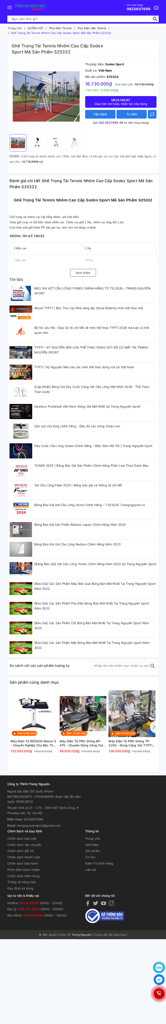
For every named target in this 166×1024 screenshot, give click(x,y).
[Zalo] (159, 967)
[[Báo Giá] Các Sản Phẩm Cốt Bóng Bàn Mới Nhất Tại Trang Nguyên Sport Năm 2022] (21, 628)
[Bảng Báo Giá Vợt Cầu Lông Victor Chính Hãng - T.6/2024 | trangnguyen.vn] (21, 510)
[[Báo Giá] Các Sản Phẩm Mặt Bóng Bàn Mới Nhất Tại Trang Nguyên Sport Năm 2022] (21, 647)
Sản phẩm (92, 851)
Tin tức (16, 279)
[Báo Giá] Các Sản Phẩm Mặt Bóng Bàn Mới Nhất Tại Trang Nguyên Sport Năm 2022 (92, 645)
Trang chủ (92, 838)
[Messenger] (159, 979)
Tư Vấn (131, 114)
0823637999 (139, 7)
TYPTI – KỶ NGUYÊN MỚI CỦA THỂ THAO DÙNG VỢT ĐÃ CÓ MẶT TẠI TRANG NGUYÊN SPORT (91, 350)
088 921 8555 (29, 909)
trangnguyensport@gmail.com (39, 825)
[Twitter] (95, 903)
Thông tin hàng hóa (21, 882)
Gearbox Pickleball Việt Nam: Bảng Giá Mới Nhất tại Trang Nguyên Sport (87, 406)
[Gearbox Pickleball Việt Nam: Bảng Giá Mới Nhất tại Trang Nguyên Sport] (21, 411)
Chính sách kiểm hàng (23, 876)
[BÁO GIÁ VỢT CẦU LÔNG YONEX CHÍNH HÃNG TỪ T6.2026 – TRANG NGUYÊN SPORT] (21, 293)
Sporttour (120, 934)
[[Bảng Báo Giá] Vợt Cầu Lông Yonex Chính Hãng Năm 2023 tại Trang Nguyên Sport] (21, 569)
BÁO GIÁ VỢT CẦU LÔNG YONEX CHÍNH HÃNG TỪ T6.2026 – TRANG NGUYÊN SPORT (92, 290)
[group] (46, 96)
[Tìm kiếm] (155, 18)
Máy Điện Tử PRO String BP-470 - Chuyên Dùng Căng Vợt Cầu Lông (81, 743)
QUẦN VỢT (35, 28)
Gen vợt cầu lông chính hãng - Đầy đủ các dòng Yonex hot (77, 426)
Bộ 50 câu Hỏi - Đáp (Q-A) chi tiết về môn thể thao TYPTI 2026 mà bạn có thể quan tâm (91, 330)
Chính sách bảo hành (22, 863)
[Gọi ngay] (159, 994)
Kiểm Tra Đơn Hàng (99, 863)
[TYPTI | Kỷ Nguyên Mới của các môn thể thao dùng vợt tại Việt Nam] (21, 372)
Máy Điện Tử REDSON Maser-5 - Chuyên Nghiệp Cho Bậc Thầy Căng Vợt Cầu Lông (34, 743)
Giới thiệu (92, 845)
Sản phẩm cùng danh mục (34, 682)
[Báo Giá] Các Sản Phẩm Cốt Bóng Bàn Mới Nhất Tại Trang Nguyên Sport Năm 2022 (91, 625)
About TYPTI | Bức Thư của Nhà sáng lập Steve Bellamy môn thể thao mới (88, 308)
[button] (153, 726)
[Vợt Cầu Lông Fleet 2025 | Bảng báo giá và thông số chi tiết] (21, 490)
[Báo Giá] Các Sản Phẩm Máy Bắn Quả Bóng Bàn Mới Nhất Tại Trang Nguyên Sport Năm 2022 (95, 586)
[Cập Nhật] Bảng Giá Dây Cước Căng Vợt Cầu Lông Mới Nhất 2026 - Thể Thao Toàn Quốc (91, 389)
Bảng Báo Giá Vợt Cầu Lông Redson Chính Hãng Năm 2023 (77, 544)
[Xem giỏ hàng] (156, 7)
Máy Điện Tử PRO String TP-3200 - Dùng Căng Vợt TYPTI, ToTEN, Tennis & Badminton (131, 743)
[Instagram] (111, 903)
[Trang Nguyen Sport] (30, 7)
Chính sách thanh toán (23, 857)
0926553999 (33, 915)
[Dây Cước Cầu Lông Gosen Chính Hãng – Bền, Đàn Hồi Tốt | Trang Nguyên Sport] (21, 450)
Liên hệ (90, 869)
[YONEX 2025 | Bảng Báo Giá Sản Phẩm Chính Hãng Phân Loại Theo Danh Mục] (21, 470)
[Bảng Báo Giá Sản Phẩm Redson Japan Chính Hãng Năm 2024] (21, 529)
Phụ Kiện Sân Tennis (92, 28)
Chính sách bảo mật (22, 838)
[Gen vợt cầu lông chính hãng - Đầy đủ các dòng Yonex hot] (21, 431)
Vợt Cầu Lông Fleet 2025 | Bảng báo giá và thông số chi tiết (78, 485)
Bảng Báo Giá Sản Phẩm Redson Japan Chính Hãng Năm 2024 (80, 524)
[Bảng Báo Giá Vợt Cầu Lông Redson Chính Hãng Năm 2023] (21, 549)
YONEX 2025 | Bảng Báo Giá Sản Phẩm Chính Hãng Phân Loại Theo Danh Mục (91, 465)
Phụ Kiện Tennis (60, 28)
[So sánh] (152, 114)
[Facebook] (87, 903)
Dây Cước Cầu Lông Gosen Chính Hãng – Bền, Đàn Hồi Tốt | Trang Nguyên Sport (93, 446)
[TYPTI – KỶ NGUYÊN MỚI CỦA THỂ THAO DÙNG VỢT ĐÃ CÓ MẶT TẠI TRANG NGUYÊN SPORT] (21, 352)
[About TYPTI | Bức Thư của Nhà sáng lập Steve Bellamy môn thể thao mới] (21, 313)
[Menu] (9, 7)
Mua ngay (120, 102)
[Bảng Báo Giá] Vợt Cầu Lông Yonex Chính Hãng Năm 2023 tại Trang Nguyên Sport (95, 564)
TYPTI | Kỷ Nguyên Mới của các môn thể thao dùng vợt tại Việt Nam (84, 367)
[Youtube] (103, 903)
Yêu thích (100, 114)
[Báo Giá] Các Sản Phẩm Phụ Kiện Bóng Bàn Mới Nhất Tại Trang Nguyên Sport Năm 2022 (91, 605)
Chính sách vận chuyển (24, 845)
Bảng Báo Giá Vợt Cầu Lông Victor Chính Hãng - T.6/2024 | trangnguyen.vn (89, 505)
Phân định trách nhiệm (23, 869)
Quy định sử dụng (20, 888)
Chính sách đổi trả (20, 851)
